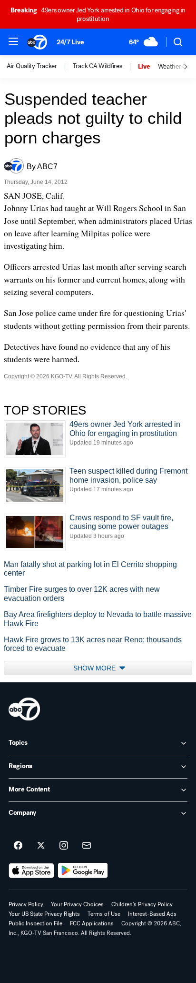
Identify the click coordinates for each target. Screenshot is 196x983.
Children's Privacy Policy (142, 904)
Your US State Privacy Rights (44, 914)
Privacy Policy (26, 904)
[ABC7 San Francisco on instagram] (63, 845)
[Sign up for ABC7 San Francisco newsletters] (86, 845)
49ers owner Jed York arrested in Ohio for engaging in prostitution (98, 14)
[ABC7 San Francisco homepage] (37, 42)
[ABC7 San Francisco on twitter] (40, 845)
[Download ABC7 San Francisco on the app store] (31, 870)
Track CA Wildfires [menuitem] (97, 66)
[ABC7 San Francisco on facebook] (18, 845)
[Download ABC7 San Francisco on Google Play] (83, 870)
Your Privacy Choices (77, 904)
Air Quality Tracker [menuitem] (32, 66)
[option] (40, 67)
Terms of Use (104, 914)
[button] (13, 41)
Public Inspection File (35, 923)
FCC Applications (92, 923)
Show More (95, 668)
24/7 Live (70, 42)
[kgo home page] (24, 709)
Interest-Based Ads (152, 914)
